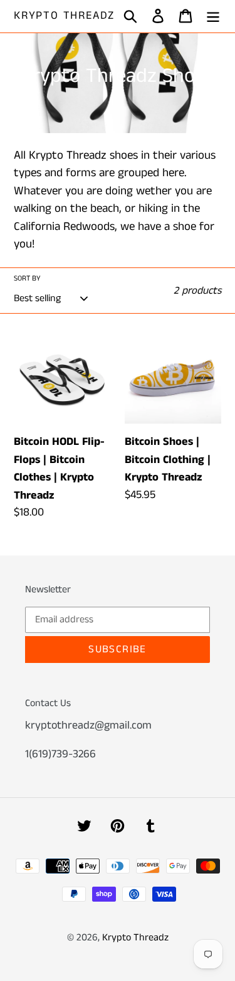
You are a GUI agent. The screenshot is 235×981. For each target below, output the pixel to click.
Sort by (27, 278)
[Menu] (213, 16)
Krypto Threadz (64, 16)
